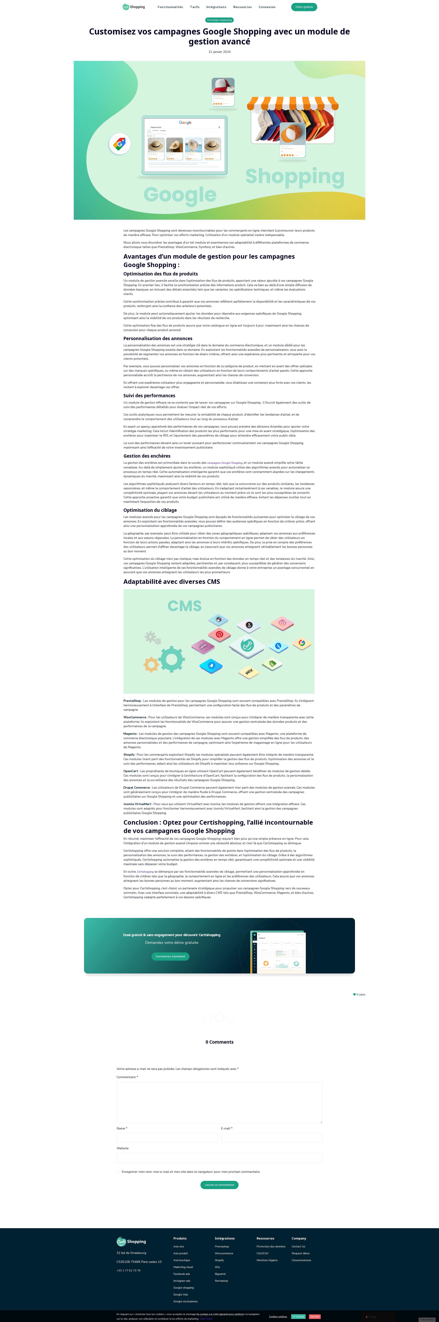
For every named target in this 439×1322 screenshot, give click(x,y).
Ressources (242, 7)
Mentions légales (267, 1260)
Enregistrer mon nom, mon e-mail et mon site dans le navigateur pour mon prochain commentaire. (191, 1172)
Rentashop (221, 1281)
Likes (361, 994)
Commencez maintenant (170, 956)
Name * (122, 1128)
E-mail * (227, 1128)
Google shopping (183, 1288)
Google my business (185, 1301)
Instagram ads (181, 1281)
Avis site (178, 1246)
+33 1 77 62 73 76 (129, 1270)
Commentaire (127, 1077)
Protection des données (271, 1246)
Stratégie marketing (219, 20)
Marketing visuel (183, 1267)
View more (206, 1319)
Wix (217, 1267)
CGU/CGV (263, 1253)
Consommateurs (301, 1260)
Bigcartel (220, 1274)
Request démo (301, 1253)
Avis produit (180, 1253)
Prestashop (222, 1246)
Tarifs (194, 7)
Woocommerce (224, 1253)
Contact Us (298, 1246)
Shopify (219, 1260)
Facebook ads (181, 1274)
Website (123, 1148)
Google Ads (180, 1294)
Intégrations (216, 7)
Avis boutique (181, 1260)
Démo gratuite (304, 7)
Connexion (267, 7)
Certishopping (145, 872)
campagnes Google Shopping (224, 463)
